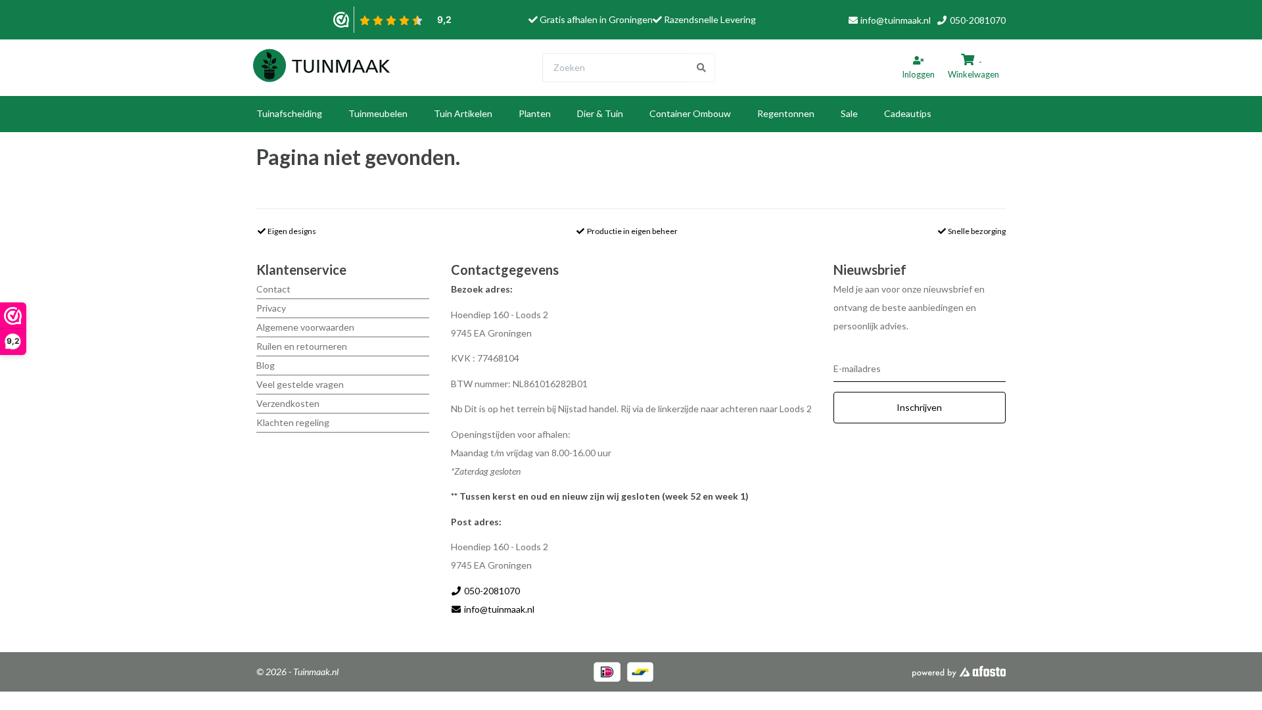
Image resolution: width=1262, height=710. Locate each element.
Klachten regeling (292, 422)
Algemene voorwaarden (305, 327)
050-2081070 (977, 20)
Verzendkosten (287, 403)
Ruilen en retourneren (301, 346)
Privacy (271, 308)
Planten (535, 113)
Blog (265, 365)
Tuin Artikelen (463, 113)
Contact (273, 289)
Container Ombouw (690, 113)
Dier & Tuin (600, 113)
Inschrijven (919, 407)
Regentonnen (785, 113)
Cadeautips (907, 113)
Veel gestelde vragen (300, 384)
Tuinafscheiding (289, 113)
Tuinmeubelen (378, 113)
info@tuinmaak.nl (895, 20)
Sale (849, 113)
